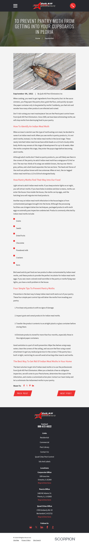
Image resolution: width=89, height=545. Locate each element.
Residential (44, 437)
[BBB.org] (53, 527)
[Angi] (58, 527)
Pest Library (44, 447)
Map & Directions (44, 483)
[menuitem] (16, 540)
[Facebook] (47, 527)
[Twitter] (36, 527)
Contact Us (44, 452)
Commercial (44, 442)
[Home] (43, 6)
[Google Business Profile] (30, 527)
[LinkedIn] (41, 527)
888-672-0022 (44, 426)
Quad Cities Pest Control (44, 457)
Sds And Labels (44, 461)
